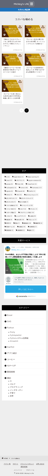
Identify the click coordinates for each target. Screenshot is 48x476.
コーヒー (11, 359)
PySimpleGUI (11, 187)
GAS (9, 321)
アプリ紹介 (12, 353)
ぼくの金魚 (24, 202)
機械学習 (38, 223)
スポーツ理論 (11, 212)
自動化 (22, 227)
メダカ (9, 216)
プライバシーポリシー (27, 464)
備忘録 (9, 219)
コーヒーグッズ (27, 205)
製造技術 (9, 230)
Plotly (20, 184)
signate (9, 191)
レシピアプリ (21, 216)
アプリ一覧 (7, 464)
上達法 (33, 216)
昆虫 (17, 223)
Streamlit (20, 191)
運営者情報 (24, 466)
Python (24, 187)
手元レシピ (32, 219)
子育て (13, 393)
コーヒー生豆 (11, 209)
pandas (9, 184)
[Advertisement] (24, 141)
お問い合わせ (40, 464)
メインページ (18, 470)
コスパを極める (12, 205)
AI (8, 177)
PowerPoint (32, 184)
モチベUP (11, 365)
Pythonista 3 (37, 187)
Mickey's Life (21, 3)
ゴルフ (23, 209)
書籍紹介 (27, 223)
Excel (9, 180)
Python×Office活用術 (19, 338)
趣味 (31, 230)
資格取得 (21, 230)
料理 (8, 223)
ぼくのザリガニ (11, 198)
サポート (15, 464)
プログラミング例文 (27, 212)
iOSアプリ (20, 180)
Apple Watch (18, 177)
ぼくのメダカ (11, 202)
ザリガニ (33, 209)
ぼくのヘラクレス (27, 198)
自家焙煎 (33, 227)
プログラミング (16, 387)
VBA (19, 195)
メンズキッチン (16, 390)
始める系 (20, 219)
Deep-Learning (33, 177)
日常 (12, 396)
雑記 (9, 378)
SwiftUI (32, 191)
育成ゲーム (10, 227)
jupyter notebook (35, 180)
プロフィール (30, 470)
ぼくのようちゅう (32, 195)
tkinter (9, 195)
